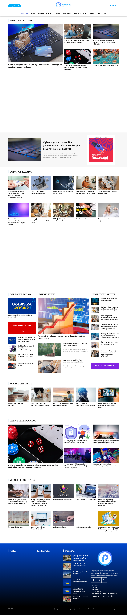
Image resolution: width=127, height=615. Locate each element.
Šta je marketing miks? (84, 527)
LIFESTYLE (43, 551)
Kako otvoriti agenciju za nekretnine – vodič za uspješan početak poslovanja (109, 353)
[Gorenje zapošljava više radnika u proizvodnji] (22, 306)
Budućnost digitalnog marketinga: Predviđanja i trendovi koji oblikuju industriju (107, 502)
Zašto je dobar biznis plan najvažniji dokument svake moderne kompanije (110, 335)
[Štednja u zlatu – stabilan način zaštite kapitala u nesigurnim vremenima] (95, 310)
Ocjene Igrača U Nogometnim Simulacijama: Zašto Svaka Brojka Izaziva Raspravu (76, 466)
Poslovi (70, 551)
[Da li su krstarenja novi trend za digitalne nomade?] (63, 395)
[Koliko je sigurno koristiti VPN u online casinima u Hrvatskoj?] (77, 432)
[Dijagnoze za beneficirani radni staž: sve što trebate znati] (49, 350)
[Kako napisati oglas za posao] (12, 366)
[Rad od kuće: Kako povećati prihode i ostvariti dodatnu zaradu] (77, 31)
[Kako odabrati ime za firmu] (63, 491)
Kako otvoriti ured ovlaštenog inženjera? (38, 192)
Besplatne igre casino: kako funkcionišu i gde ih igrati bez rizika (105, 465)
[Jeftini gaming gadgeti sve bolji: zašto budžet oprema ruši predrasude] (106, 432)
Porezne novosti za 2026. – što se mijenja (109, 299)
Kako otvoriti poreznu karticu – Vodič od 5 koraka (40, 404)
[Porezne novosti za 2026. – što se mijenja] (95, 301)
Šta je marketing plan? (16, 527)
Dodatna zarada (21, 172)
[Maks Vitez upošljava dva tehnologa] (67, 574)
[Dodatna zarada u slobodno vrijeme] (108, 210)
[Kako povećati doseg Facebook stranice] (41, 518)
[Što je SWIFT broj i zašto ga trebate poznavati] (95, 345)
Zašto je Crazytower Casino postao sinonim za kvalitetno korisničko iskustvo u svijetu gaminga (33, 466)
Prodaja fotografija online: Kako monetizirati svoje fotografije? (107, 405)
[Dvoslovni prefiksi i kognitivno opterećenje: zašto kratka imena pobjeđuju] (106, 31)
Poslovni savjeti (104, 294)
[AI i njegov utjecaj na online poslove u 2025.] (63, 183)
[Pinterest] (115, 5)
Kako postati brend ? (60, 527)
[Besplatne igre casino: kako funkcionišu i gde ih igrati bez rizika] (106, 455)
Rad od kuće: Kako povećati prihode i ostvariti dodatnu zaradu (77, 41)
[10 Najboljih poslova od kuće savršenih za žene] (63, 210)
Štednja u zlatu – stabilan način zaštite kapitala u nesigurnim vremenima (109, 309)
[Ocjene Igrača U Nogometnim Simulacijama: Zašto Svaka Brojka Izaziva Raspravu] (77, 455)
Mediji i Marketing (22, 480)
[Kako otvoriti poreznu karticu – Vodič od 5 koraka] (41, 395)
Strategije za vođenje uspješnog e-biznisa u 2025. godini (40, 221)
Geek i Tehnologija (23, 420)
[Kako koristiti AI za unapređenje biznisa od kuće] (86, 395)
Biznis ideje (47, 294)
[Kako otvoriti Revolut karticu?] (18, 395)
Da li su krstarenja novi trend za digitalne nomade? (63, 404)
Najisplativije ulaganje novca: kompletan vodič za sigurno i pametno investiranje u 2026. (17, 194)
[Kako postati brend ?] (63, 518)
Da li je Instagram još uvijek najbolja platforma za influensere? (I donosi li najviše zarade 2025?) (40, 502)
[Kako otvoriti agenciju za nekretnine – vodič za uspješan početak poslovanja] (95, 353)
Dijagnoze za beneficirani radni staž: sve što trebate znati (75, 344)
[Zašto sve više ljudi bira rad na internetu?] (108, 183)
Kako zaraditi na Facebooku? (86, 500)
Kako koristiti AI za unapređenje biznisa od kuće (85, 404)
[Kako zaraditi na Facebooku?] (86, 491)
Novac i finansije (21, 383)
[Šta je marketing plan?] (18, 518)
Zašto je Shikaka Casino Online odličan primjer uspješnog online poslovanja (75, 67)
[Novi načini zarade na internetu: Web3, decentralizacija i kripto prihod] (18, 210)
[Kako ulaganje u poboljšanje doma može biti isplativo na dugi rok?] (95, 318)
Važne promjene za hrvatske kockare (105, 65)
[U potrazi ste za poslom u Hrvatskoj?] (67, 599)
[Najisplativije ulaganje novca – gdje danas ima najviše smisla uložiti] (63, 316)
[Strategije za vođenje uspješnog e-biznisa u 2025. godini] (41, 210)
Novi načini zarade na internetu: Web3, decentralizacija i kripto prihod (16, 221)
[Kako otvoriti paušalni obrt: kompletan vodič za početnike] (49, 366)
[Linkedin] (113, 5)
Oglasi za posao (20, 294)
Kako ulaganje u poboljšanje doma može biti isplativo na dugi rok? (110, 317)
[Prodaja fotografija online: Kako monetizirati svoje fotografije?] (108, 395)
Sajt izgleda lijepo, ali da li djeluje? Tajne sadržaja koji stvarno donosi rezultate (17, 501)
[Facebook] (110, 5)
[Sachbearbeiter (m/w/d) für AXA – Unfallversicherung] (12, 348)
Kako (13, 551)
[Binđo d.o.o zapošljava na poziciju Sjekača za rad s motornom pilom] (12, 340)
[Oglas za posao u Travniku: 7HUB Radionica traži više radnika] (67, 591)
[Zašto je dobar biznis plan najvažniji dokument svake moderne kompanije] (95, 336)
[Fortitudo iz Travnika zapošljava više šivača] (12, 357)
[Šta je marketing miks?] (86, 518)
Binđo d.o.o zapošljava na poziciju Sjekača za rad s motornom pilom (26, 339)
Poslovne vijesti (21, 20)
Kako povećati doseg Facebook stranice (38, 528)
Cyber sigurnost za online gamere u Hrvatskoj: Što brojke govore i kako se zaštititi (61, 145)
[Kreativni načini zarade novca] (86, 210)
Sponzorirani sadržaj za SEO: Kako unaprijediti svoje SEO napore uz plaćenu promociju (108, 529)
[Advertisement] (63, 104)
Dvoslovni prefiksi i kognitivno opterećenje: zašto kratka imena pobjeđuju (104, 42)
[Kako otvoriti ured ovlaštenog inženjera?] (41, 183)
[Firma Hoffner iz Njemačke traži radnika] (67, 582)
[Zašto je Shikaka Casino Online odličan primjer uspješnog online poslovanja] (77, 56)
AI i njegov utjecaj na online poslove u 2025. (63, 192)
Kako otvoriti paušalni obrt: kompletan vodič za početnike (73, 361)
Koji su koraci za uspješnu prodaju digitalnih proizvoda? (86, 192)
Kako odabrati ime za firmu (62, 500)
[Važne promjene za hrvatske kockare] (106, 56)
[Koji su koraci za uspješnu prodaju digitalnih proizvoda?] (86, 183)
